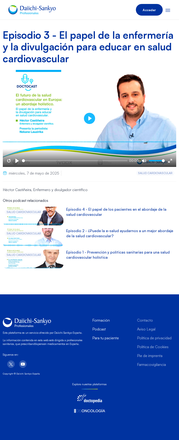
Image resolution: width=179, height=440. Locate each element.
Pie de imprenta (149, 355)
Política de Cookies (153, 346)
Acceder (149, 10)
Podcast (99, 329)
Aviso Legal (146, 329)
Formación (101, 320)
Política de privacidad (154, 338)
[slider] (74, 160)
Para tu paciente (105, 338)
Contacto (145, 320)
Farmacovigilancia (151, 364)
